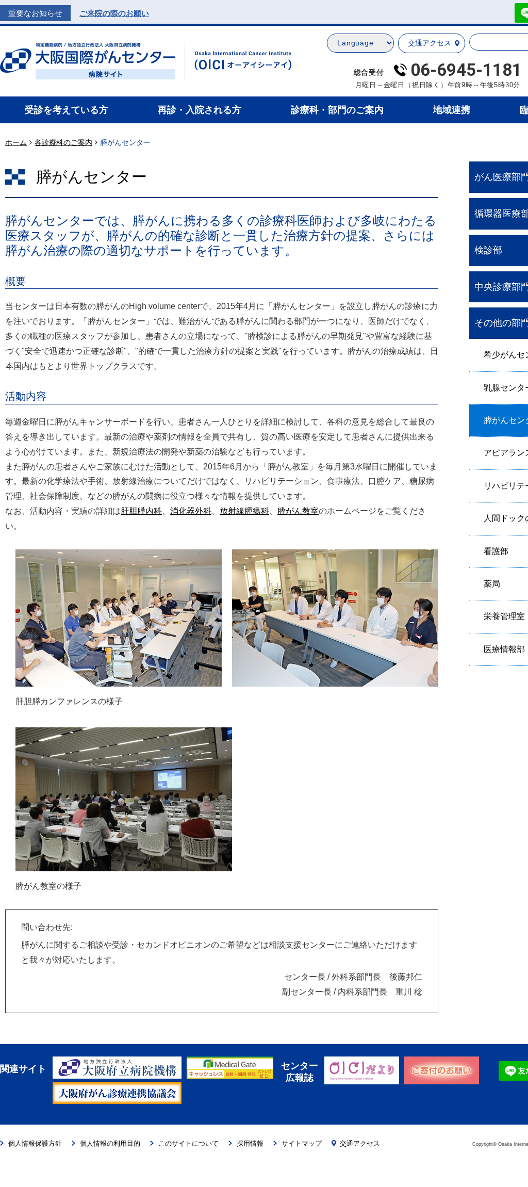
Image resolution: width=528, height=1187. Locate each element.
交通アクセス (429, 43)
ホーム (16, 142)
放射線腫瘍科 (244, 511)
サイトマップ (302, 1143)
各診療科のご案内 (63, 142)
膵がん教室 (298, 511)
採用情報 (250, 1143)
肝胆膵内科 (141, 511)
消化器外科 (190, 511)
